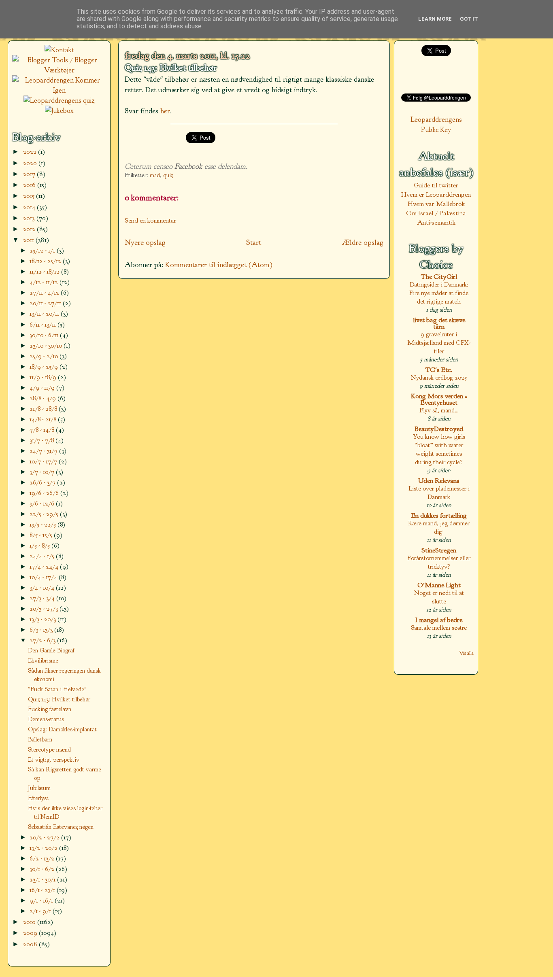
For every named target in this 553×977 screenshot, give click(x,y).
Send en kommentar (151, 220)
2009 (31, 932)
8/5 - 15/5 (42, 535)
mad (155, 175)
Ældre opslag (362, 242)
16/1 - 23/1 (43, 890)
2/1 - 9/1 (41, 911)
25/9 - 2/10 (45, 356)
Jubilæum (39, 788)
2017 (30, 174)
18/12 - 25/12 (46, 261)
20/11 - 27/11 (46, 303)
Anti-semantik (436, 222)
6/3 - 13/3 (42, 629)
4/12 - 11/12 (45, 282)
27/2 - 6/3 (43, 640)
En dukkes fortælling (439, 515)
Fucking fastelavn (49, 709)
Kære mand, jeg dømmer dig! (439, 527)
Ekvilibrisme (43, 660)
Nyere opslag (145, 242)
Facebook (188, 166)
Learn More (435, 19)
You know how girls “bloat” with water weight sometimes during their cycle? (439, 449)
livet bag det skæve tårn (439, 323)
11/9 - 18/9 (44, 377)
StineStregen (438, 550)
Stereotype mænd (49, 749)
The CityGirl (439, 276)
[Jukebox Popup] (59, 110)
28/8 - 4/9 (43, 398)
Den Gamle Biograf (51, 650)
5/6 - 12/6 (43, 503)
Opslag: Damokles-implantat (62, 729)
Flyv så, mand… (439, 410)
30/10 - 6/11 (45, 335)
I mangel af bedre (438, 620)
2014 (30, 207)
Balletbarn (40, 739)
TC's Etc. (438, 369)
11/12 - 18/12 (45, 271)
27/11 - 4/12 (45, 292)
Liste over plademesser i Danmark (439, 492)
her (165, 111)
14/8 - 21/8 (44, 419)
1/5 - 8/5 (40, 545)
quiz (168, 175)
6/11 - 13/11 (43, 324)
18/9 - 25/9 (45, 366)
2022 (30, 151)
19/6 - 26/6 (45, 492)
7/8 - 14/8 (43, 429)
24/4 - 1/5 (43, 556)
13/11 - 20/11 (45, 313)
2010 (30, 922)
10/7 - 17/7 (44, 461)
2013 (29, 218)
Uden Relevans (438, 480)
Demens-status (46, 719)
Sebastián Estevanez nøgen (61, 827)
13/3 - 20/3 (43, 619)
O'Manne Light (439, 585)
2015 (29, 195)
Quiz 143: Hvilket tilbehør (171, 68)
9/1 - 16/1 (42, 900)
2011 (29, 240)
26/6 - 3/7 (43, 482)
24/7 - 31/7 (44, 450)
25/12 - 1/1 (43, 250)
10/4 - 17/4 (44, 577)
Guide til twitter (436, 185)
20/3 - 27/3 (45, 608)
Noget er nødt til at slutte (439, 596)
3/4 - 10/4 (43, 587)
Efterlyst (38, 798)
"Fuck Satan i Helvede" (57, 689)
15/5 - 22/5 (43, 524)
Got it (469, 19)
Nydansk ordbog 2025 (439, 377)
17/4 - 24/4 (45, 566)
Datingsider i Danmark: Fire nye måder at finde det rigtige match (438, 293)
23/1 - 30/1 (43, 879)
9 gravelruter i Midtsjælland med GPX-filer (438, 342)
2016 (30, 185)
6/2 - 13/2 (43, 858)
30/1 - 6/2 (43, 868)
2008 (31, 944)
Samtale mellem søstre (439, 627)
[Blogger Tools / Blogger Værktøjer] (59, 70)
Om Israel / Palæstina (436, 213)
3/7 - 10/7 (43, 471)
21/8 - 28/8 (44, 408)
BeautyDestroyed (439, 429)
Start (253, 242)
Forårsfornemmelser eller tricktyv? (438, 562)
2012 (30, 229)
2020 (30, 163)
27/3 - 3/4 (43, 598)
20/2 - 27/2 (45, 837)
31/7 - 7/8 (42, 440)
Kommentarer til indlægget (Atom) (218, 265)
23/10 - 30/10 (47, 345)
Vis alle (466, 653)
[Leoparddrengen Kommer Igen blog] (59, 90)
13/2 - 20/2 (44, 847)
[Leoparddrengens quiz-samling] (59, 100)
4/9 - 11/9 (43, 387)
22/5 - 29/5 (45, 514)
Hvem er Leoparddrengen (436, 194)
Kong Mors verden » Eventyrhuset (439, 399)
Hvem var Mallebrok (436, 204)
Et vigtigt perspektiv (53, 760)
